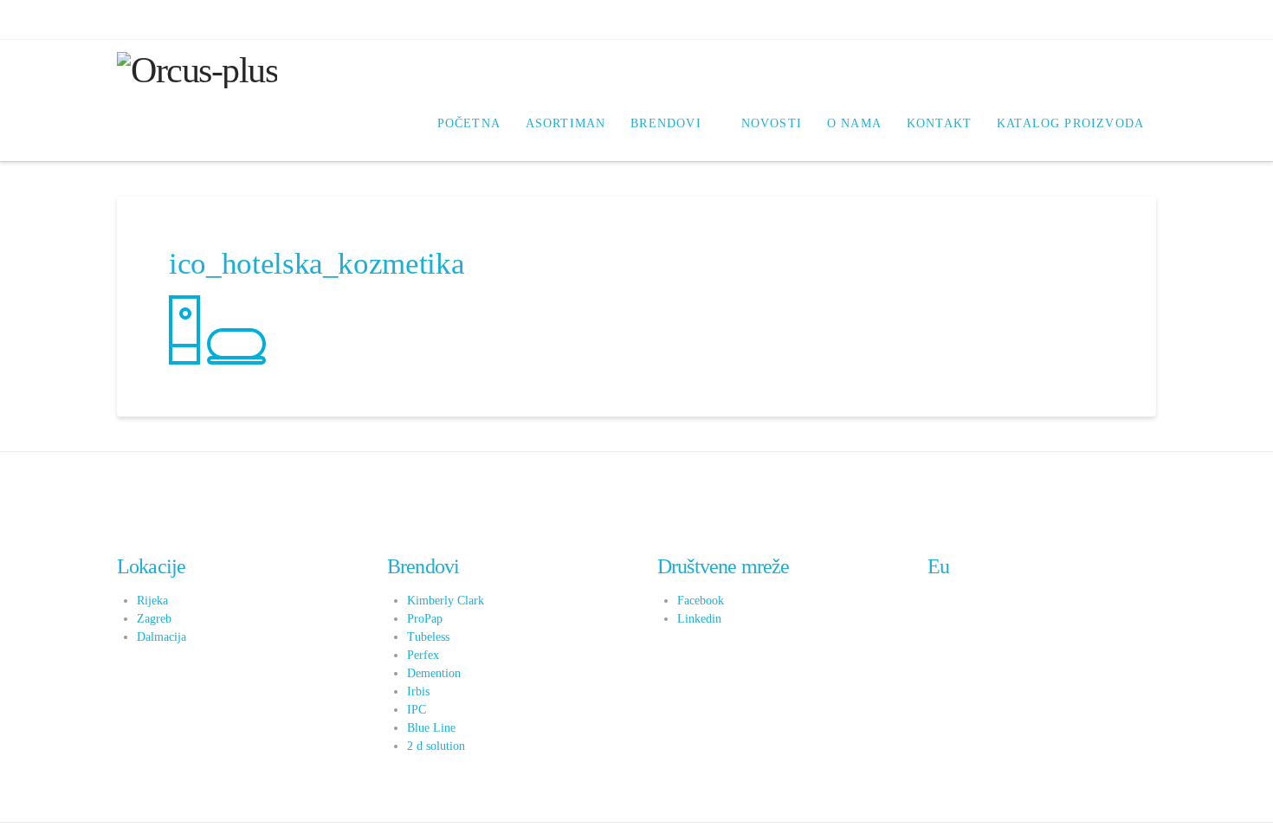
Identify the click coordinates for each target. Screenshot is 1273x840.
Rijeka (152, 600)
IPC (416, 709)
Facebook (700, 600)
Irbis (418, 691)
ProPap (425, 618)
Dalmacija (161, 636)
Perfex (423, 655)
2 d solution (436, 746)
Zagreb (154, 618)
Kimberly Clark (445, 600)
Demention (434, 673)
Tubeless (428, 636)
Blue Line (431, 727)
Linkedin (699, 618)
